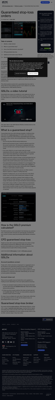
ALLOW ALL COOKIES (32, 73)
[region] (27, 67)
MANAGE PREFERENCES (20, 73)
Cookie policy (32, 69)
